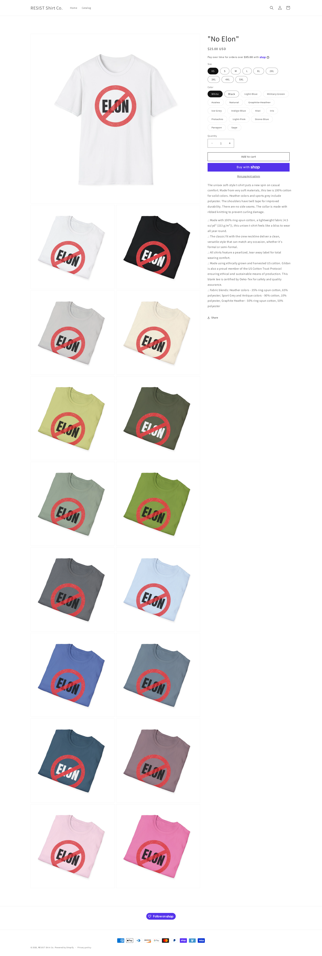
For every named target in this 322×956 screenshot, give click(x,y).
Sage (236, 128)
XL (258, 71)
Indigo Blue (240, 111)
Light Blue (252, 94)
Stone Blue (264, 120)
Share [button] (214, 317)
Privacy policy (84, 947)
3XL (213, 79)
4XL (227, 79)
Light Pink (241, 120)
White (215, 94)
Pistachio (219, 120)
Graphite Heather (261, 103)
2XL (272, 71)
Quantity (212, 135)
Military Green (278, 94)
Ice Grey (218, 111)
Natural (236, 103)
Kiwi (259, 111)
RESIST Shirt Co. (46, 947)
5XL (241, 79)
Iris (274, 111)
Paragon (218, 128)
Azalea (217, 103)
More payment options (248, 176)
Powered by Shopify (64, 947)
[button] (272, 8)
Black (231, 94)
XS (212, 71)
